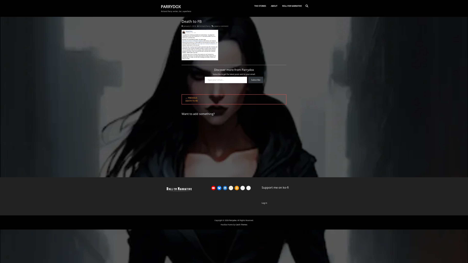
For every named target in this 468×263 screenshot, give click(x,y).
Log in (264, 203)
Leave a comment (221, 26)
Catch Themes (241, 224)
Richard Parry (204, 26)
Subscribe (255, 80)
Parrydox (171, 6)
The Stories (260, 6)
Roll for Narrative (292, 6)
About (274, 6)
